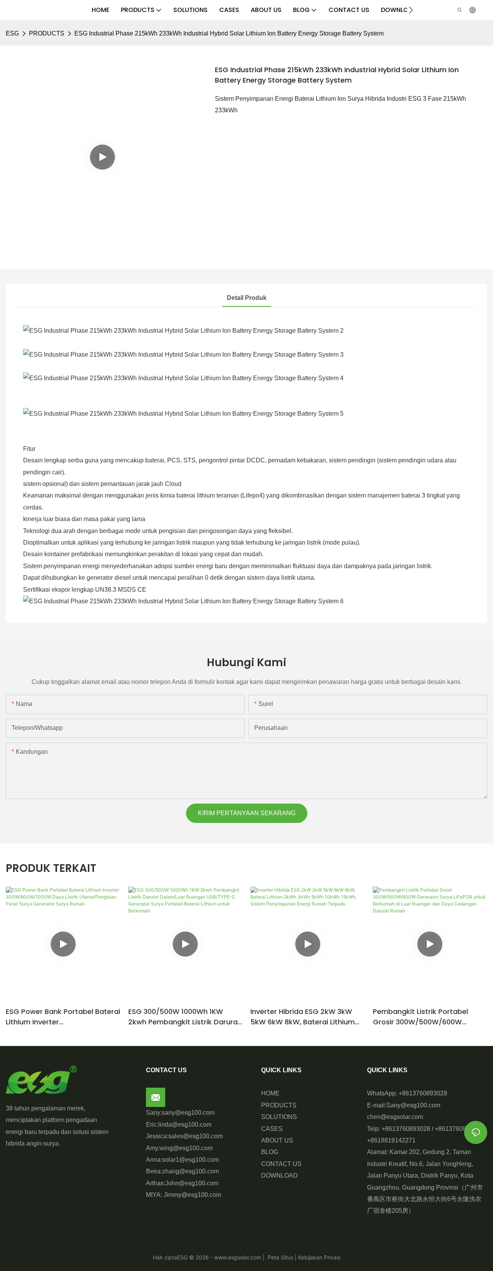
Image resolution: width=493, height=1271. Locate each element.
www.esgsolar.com (237, 1257)
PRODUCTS (46, 33)
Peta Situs (279, 1257)
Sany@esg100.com (413, 1105)
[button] (411, 10)
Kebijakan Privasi (318, 1257)
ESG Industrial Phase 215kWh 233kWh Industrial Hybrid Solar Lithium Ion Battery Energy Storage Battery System (229, 33)
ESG (12, 33)
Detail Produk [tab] (247, 297)
